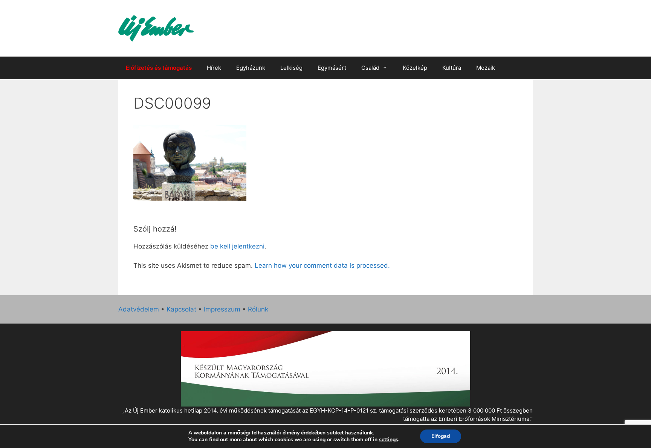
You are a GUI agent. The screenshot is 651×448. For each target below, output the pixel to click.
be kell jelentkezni (237, 246)
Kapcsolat (181, 309)
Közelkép (415, 67)
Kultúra (451, 67)
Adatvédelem (138, 309)
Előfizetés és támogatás (159, 67)
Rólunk (258, 309)
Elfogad (440, 436)
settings (388, 439)
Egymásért (332, 67)
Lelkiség (291, 67)
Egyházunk (250, 67)
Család (370, 67)
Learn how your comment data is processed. (322, 265)
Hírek (214, 67)
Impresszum (222, 309)
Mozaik (485, 67)
